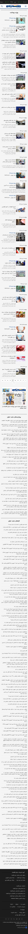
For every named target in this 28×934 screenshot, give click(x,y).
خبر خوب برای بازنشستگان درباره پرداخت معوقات (17, 447)
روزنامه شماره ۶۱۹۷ (12, 18)
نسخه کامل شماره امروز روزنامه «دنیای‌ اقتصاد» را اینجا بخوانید (14, 407)
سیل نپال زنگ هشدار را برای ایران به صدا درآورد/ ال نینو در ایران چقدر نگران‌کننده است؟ (15, 477)
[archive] (6, 919)
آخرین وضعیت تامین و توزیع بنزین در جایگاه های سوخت (15, 527)
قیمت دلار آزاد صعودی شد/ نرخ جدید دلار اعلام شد (16, 468)
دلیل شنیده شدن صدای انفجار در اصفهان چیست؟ (17, 687)
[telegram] (17, 919)
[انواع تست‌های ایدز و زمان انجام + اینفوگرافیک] (20, 358)
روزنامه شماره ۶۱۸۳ (12, 286)
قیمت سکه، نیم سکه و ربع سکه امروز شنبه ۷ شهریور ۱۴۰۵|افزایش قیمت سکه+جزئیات (15, 553)
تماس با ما (23, 904)
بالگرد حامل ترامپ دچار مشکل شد (20, 474)
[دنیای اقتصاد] (13, 6)
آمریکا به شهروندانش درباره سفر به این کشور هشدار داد (15, 622)
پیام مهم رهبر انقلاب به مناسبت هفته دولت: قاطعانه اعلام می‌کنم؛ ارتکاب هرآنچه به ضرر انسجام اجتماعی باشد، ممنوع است (15, 439)
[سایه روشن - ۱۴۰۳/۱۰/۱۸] (20, 21)
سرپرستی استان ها (21, 906)
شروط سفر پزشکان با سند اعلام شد (9, 108)
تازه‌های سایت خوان (14, 521)
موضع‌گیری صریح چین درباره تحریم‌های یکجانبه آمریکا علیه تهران (15, 632)
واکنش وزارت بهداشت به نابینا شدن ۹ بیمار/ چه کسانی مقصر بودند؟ (9, 273)
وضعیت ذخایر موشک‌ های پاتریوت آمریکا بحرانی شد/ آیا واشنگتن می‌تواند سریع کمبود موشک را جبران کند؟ (15, 609)
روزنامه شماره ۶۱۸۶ (12, 233)
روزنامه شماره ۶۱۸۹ (12, 173)
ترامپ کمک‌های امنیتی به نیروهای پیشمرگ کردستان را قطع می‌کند (15, 464)
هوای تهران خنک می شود (21, 535)
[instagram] (22, 919)
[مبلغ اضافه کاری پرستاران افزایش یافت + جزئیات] (20, 136)
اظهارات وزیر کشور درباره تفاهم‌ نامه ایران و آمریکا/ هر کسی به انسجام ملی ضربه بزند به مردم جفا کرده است (14, 616)
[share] (11, 919)
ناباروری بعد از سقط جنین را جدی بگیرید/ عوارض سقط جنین (8, 347)
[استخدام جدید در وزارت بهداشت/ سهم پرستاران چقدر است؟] (20, 162)
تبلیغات (16, 904)
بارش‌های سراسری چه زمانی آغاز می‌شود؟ (18, 620)
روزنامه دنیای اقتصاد (21, 878)
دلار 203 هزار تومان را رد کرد (21, 841)
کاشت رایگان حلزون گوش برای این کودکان (9, 95)
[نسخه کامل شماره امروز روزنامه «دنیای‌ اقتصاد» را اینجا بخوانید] (14, 396)
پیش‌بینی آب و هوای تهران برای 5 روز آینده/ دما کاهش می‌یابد (14, 801)
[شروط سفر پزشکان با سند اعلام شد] (20, 110)
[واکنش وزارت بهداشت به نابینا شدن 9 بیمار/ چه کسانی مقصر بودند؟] (20, 274)
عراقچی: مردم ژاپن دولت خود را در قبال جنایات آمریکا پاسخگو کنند (14, 538)
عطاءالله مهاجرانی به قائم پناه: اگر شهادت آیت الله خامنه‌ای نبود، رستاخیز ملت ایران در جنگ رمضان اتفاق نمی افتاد (14, 434)
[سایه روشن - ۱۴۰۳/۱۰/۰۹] (20, 175)
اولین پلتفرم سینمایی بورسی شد (20, 606)
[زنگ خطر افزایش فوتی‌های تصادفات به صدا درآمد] (20, 122)
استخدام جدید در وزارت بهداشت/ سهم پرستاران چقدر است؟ (9, 161)
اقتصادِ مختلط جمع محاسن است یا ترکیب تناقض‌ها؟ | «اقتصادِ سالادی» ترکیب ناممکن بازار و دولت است (14, 421)
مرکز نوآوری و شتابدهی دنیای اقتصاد (17, 891)
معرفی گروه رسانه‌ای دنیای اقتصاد (18, 875)
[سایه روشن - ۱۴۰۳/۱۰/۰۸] (20, 198)
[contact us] (9, 919)
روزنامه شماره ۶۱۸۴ (12, 261)
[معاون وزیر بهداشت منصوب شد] (20, 77)
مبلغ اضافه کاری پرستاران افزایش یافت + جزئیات (10, 134)
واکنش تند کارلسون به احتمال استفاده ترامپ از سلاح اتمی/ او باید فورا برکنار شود (14, 502)
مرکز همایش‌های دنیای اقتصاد (19, 888)
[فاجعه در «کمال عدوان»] (20, 263)
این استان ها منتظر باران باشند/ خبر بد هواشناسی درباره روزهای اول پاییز (14, 471)
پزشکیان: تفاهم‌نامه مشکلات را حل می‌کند (18, 660)
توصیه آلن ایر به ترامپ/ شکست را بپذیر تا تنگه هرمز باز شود (14, 657)
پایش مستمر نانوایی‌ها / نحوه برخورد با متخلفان (9, 370)
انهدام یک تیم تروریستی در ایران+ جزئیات (18, 587)
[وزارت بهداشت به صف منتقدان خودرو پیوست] (20, 29)
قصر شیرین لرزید (23, 650)
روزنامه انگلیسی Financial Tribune (18, 898)
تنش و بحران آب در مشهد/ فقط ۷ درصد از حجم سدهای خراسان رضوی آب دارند (15, 581)
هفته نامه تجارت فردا (21, 880)
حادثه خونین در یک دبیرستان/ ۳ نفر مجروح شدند (16, 454)
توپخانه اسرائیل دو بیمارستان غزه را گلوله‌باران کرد (9, 236)
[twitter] (19, 919)
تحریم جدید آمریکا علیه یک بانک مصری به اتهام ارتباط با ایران (14, 509)
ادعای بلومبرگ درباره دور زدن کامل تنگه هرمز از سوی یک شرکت (14, 684)
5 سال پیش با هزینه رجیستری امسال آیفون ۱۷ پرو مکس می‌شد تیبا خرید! (15, 864)
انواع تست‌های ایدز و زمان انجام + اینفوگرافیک (8, 357)
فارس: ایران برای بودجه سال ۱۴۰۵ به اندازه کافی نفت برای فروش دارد (15, 672)
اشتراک (11, 904)
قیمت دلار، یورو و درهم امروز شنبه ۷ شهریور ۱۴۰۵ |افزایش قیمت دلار (15, 545)
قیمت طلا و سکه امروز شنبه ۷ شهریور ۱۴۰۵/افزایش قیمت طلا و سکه (14, 564)
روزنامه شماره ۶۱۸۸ (12, 183)
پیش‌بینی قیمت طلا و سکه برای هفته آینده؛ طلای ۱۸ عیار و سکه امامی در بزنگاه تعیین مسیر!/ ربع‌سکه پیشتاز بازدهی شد (14, 451)
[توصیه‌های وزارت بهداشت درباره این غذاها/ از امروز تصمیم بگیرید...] (20, 314)
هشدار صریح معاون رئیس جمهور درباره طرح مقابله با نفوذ (15, 689)
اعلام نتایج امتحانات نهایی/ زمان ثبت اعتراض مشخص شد (15, 530)
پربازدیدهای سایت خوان (14, 417)
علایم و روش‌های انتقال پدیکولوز (10, 221)
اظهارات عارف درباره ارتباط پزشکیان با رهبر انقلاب (17, 640)
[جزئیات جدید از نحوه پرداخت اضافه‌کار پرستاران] (20, 149)
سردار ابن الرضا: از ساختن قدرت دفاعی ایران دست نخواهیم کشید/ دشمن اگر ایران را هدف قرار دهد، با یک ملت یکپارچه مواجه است (15, 574)
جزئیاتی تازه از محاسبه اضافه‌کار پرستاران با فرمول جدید (8, 41)
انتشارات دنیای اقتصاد (20, 886)
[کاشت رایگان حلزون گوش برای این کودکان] (20, 96)
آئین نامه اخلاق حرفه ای (20, 915)
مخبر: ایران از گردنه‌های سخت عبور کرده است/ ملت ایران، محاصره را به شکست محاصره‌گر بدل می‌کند (15, 593)
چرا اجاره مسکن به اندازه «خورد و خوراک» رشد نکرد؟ (16, 488)
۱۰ (2, 380)
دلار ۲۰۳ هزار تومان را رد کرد (21, 669)
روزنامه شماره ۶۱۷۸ (12, 327)
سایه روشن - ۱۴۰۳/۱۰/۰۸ (10, 197)
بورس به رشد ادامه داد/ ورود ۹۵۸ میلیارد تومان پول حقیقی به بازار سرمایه (14, 636)
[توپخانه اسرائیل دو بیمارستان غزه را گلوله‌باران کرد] (20, 236)
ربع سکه (25, 2)
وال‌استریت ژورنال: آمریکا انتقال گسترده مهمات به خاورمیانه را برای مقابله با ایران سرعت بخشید (14, 457)
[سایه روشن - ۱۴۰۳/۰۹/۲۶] (20, 329)
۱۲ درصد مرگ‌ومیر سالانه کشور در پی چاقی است (9, 336)
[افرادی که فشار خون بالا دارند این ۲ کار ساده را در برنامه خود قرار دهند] (20, 299)
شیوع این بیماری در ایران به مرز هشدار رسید (8, 85)
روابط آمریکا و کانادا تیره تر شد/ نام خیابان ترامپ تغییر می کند (14, 590)
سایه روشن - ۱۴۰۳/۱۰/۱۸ (10, 20)
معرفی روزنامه (22, 912)
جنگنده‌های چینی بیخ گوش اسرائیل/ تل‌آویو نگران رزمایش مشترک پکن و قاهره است (15, 491)
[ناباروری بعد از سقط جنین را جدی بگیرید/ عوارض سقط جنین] (20, 348)
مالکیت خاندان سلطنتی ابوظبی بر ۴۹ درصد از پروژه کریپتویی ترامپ (14, 676)
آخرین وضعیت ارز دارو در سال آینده (9, 249)
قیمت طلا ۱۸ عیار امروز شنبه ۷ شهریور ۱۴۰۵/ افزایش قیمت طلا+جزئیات (15, 560)
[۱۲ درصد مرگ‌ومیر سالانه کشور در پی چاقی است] (20, 338)
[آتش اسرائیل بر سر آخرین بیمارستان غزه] (20, 186)
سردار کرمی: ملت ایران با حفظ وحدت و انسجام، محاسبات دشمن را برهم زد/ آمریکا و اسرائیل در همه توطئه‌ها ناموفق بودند (15, 569)
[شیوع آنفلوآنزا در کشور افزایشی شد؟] (20, 209)
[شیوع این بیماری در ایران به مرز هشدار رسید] (20, 86)
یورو (11, 2)
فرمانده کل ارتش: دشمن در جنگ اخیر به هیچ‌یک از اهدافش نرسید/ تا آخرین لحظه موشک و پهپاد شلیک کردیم (15, 663)
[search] (2, 6)
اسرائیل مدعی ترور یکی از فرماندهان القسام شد (17, 532)
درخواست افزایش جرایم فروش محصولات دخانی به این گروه (9, 63)
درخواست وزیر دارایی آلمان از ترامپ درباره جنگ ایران (16, 498)
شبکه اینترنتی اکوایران (10, 878)
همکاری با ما (12, 906)
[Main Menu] (25, 6)
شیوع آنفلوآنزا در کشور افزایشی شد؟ (9, 208)
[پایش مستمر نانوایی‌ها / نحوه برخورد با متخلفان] (20, 372)
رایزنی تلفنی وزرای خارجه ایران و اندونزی (18, 585)
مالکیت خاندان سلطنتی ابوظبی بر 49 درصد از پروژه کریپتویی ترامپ (14, 848)
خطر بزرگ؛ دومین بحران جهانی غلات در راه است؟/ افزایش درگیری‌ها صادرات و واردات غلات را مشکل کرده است (15, 506)
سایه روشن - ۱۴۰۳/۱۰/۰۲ (10, 288)
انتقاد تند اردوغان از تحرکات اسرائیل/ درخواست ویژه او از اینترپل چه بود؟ (14, 484)
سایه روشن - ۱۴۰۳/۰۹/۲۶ (10, 329)
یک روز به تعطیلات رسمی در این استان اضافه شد (17, 461)
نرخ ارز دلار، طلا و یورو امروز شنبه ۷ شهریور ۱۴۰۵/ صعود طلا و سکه (14, 549)
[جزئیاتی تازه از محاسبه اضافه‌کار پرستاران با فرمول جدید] (20, 42)
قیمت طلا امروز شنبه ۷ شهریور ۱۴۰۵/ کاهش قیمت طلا (16, 556)
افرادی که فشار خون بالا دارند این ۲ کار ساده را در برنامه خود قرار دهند (9, 299)
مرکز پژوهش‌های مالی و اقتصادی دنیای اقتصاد (15, 893)
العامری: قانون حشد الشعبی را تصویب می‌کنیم (17, 481)
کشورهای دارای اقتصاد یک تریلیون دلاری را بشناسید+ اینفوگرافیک (16, 647)
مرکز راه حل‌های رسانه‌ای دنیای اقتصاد (17, 896)
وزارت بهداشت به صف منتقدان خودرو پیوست (9, 31)
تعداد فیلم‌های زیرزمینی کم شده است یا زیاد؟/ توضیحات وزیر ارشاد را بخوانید (14, 654)
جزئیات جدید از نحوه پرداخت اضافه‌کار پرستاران (9, 147)
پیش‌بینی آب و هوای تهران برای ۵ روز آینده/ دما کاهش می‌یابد (14, 629)
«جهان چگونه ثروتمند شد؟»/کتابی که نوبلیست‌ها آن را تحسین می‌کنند (14, 643)
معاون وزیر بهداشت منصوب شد (8, 75)
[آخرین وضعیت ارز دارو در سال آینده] (20, 250)
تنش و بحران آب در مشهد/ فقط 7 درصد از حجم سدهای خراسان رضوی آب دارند (15, 753)
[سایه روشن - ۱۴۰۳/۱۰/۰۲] (20, 289)
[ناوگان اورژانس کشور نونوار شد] (20, 56)
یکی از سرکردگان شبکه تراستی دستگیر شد (18, 541)
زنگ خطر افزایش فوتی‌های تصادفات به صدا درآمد (10, 121)
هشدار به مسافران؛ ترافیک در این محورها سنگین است (16, 578)
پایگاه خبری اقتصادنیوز (9, 880)
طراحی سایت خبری (22, 927)
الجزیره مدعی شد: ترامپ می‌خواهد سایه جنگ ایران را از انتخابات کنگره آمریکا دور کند (15, 597)
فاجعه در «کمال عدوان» (10, 263)
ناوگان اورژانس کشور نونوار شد (9, 53)
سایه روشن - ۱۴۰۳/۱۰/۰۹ (10, 175)
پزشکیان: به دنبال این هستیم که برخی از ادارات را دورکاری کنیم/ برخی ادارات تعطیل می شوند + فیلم (14, 430)
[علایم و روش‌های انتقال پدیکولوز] (20, 222)
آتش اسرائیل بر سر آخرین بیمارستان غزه (10, 186)
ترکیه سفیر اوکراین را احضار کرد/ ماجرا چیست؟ (17, 524)
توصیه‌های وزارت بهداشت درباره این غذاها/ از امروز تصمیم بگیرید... (9, 314)
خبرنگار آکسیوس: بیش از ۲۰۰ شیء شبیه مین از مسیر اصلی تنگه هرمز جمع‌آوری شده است (14, 495)
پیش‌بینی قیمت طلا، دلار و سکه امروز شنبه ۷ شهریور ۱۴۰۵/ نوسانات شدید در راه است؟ (15, 444)
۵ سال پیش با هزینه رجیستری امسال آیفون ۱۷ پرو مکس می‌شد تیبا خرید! (15, 692)
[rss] (14, 919)
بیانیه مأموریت (14, 912)
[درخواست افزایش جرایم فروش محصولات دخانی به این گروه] (20, 64)
